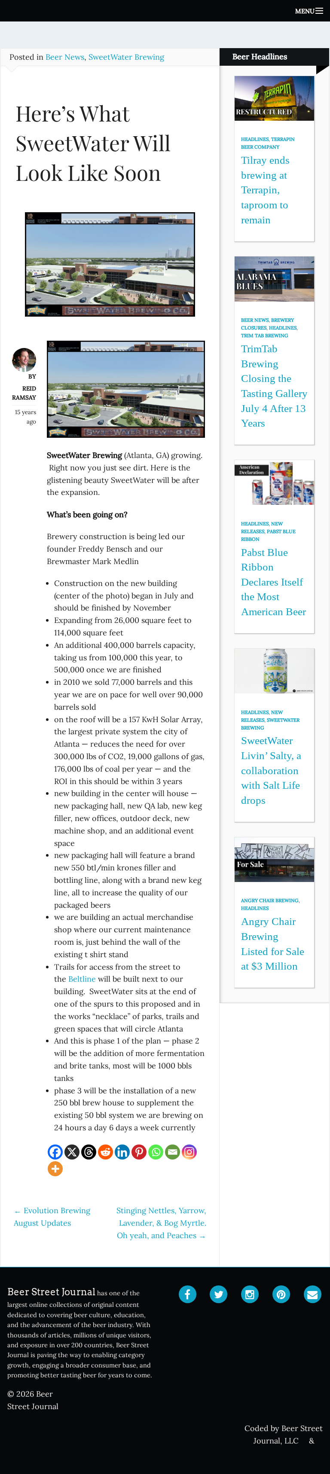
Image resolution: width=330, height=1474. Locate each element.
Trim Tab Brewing (264, 336)
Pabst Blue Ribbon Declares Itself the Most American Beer (273, 582)
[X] (71, 1152)
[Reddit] (105, 1152)
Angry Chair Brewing (270, 900)
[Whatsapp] (155, 1152)
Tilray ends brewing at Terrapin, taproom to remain (265, 190)
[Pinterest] (139, 1152)
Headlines (255, 139)
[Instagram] (189, 1152)
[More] (55, 1168)
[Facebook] (55, 1152)
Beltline (82, 979)
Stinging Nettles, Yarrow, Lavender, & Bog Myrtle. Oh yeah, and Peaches (161, 1222)
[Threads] (88, 1152)
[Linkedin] (122, 1152)
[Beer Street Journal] (165, 10)
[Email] (172, 1152)
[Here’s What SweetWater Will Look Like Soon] (110, 268)
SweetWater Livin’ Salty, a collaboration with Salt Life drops (271, 770)
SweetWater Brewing (126, 57)
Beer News (65, 57)
